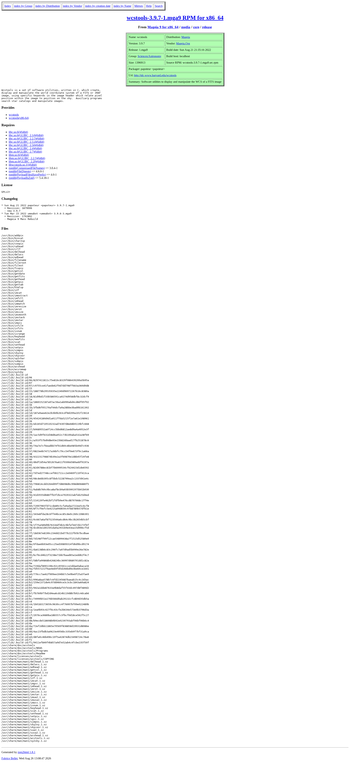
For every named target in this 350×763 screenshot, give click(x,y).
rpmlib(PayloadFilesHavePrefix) (27, 174)
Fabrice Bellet (9, 758)
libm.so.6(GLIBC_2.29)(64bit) (26, 161)
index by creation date (97, 5)
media (185, 27)
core (196, 27)
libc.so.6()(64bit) (18, 132)
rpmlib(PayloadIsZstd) (21, 177)
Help (149, 5)
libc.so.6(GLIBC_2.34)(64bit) (26, 145)
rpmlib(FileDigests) (20, 171)
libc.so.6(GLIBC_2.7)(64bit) (25, 151)
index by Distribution (47, 5)
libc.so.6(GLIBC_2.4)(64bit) (25, 148)
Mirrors (138, 5)
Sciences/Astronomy (149, 56)
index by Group (23, 5)
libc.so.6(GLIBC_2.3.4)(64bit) (26, 141)
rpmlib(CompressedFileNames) (27, 168)
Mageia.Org (183, 43)
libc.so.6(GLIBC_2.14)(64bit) (26, 135)
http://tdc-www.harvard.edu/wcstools (155, 75)
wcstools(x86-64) (19, 117)
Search (159, 5)
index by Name (122, 5)
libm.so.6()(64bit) (19, 154)
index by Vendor (72, 5)
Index (7, 5)
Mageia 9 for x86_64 (162, 27)
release (207, 27)
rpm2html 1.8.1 (26, 752)
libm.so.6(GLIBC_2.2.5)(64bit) (27, 158)
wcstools (14, 114)
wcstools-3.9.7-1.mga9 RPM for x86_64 (175, 17)
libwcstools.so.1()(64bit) (23, 164)
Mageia (185, 37)
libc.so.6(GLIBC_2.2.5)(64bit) (26, 138)
